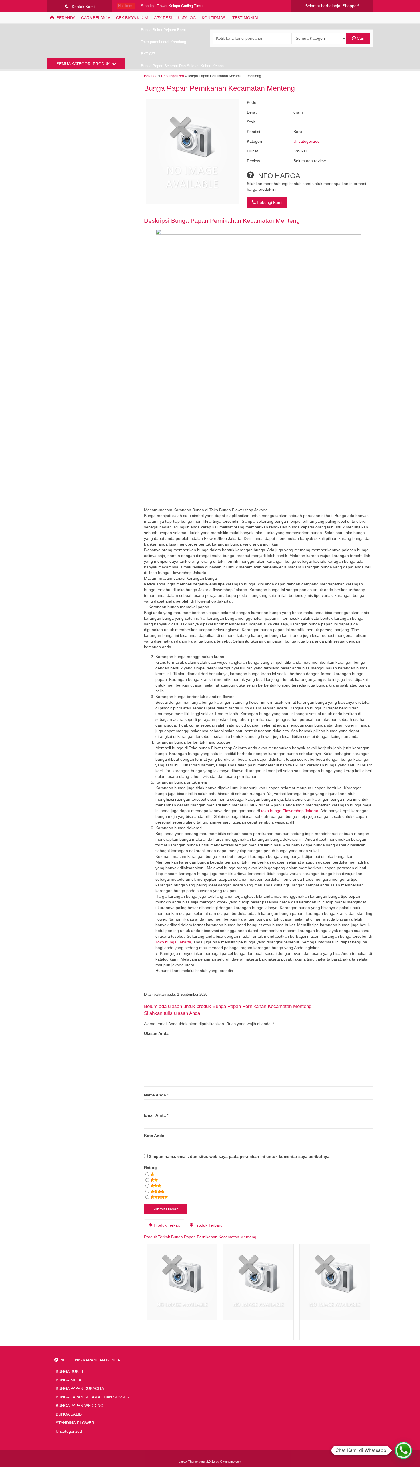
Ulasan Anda (156, 1033)
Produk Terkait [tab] (166, 1225)
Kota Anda (154, 1135)
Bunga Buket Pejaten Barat (163, 30)
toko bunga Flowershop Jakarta (289, 810)
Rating (150, 1167)
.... (182, 1324)
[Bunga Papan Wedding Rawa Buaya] (335, 1281)
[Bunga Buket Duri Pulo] (182, 1281)
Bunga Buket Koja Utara (161, 90)
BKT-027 (148, 54)
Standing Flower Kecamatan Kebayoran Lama (179, 78)
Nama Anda (155, 1095)
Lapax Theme (188, 1461)
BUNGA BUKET (70, 1371)
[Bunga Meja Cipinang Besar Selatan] (258, 1281)
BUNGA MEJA (68, 1380)
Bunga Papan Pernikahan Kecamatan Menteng (235, 220)
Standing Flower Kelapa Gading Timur (172, 6)
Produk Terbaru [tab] (208, 1225)
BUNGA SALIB (69, 1414)
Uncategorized (306, 141)
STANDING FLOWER (75, 1422)
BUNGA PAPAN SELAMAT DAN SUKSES (92, 1397)
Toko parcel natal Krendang (163, 42)
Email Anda (155, 1115)
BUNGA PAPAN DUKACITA (80, 1388)
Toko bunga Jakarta (173, 942)
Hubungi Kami (269, 202)
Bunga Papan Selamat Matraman (168, 18)
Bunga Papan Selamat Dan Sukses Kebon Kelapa (182, 66)
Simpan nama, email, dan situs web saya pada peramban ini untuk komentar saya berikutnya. (240, 1156)
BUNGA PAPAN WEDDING (79, 1405)
